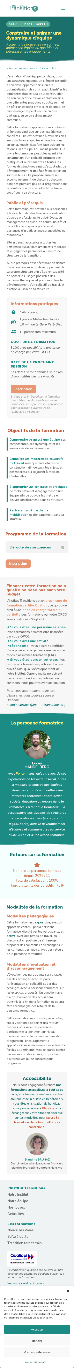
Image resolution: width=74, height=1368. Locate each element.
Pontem (22, 773)
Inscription (23, 389)
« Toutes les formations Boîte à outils (31, 68)
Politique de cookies (35, 1362)
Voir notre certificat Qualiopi (25, 1283)
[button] (68, 1291)
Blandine (48, 1108)
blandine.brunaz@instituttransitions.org (36, 705)
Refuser (37, 1341)
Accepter (37, 1329)
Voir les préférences (37, 1352)
